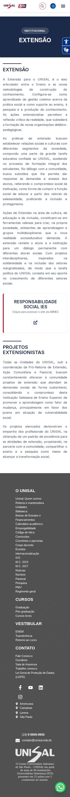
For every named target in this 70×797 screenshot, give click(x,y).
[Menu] (63, 6)
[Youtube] (30, 687)
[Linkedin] (40, 687)
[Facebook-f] (20, 687)
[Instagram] (20, 697)
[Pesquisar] (42, 6)
